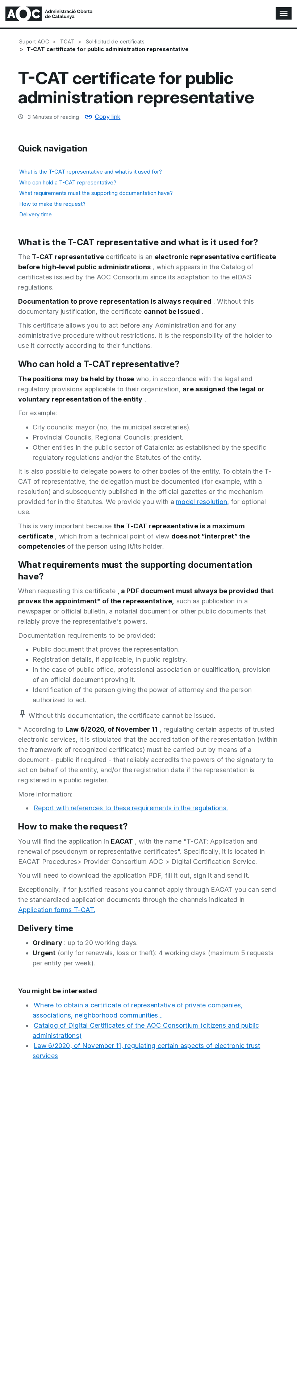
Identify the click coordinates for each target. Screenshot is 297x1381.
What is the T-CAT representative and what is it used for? (90, 171)
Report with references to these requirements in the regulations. (131, 808)
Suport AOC (34, 41)
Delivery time (35, 214)
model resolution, (202, 502)
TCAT (67, 41)
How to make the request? (52, 203)
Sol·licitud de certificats (115, 41)
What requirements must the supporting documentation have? (96, 193)
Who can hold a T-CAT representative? (67, 182)
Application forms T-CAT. (56, 910)
